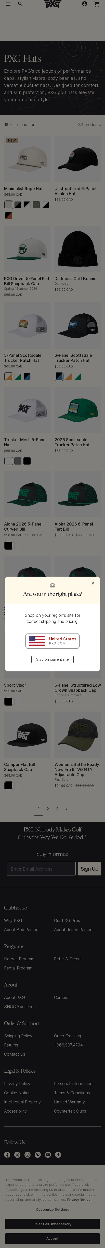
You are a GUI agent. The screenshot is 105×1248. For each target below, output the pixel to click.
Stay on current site (52, 659)
